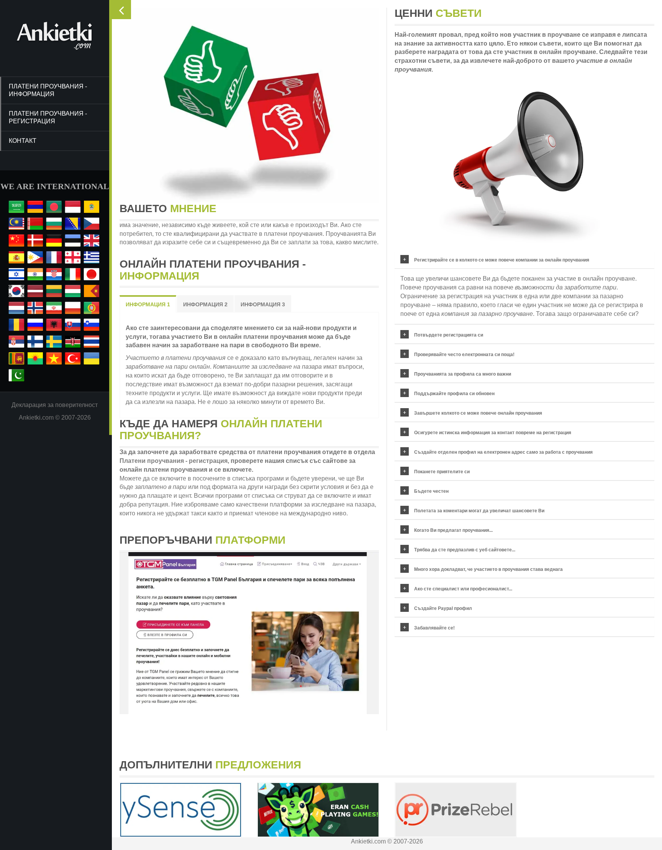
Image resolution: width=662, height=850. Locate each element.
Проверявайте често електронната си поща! (464, 354)
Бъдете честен (431, 491)
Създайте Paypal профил (443, 608)
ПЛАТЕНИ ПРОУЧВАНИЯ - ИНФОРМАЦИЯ (48, 90)
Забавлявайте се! (434, 628)
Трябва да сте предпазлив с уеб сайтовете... (464, 549)
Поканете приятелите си (442, 471)
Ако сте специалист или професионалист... (463, 589)
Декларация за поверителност (54, 405)
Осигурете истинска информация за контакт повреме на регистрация (492, 432)
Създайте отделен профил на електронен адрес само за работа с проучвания (503, 452)
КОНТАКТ (22, 140)
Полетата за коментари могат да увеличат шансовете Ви (479, 510)
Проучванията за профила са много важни (462, 374)
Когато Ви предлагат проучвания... (453, 530)
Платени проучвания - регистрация (174, 461)
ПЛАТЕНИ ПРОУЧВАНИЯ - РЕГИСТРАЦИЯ (48, 117)
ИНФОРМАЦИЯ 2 (205, 304)
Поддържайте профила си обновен (454, 393)
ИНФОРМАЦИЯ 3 (263, 304)
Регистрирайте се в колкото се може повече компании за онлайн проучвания (501, 260)
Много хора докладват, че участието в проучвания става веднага (488, 569)
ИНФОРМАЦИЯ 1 (148, 304)
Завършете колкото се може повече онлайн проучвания (478, 413)
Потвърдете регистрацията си (448, 335)
